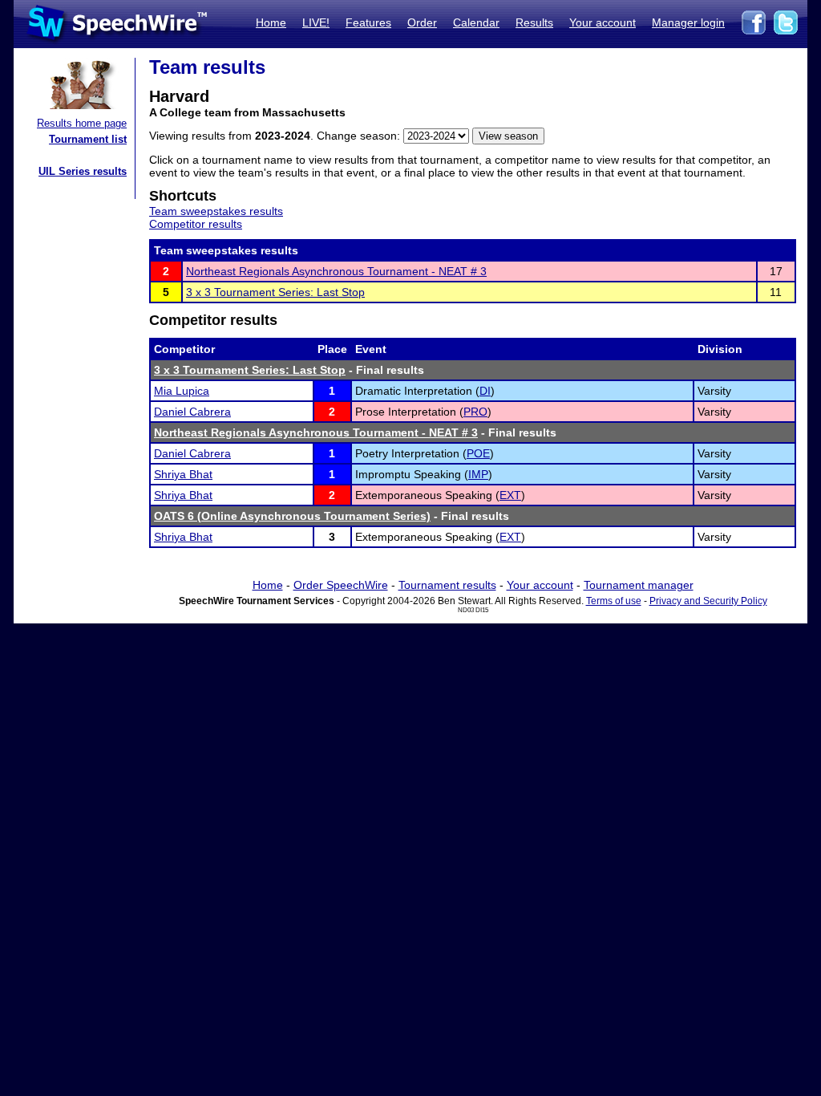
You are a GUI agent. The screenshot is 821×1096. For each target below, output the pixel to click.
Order (422, 22)
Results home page (82, 123)
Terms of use (613, 601)
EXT (510, 495)
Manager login (688, 22)
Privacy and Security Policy (708, 601)
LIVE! (316, 22)
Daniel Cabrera (192, 411)
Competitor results (195, 223)
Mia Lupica (181, 390)
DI (485, 390)
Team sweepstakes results (216, 211)
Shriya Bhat (183, 474)
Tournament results (447, 584)
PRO (475, 411)
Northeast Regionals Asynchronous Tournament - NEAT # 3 (336, 271)
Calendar (476, 22)
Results (534, 22)
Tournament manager (639, 584)
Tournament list (88, 139)
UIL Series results (82, 171)
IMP (478, 474)
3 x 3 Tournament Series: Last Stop (275, 292)
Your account (602, 22)
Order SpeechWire (340, 584)
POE (478, 453)
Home (271, 22)
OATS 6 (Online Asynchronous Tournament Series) (292, 515)
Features (368, 22)
